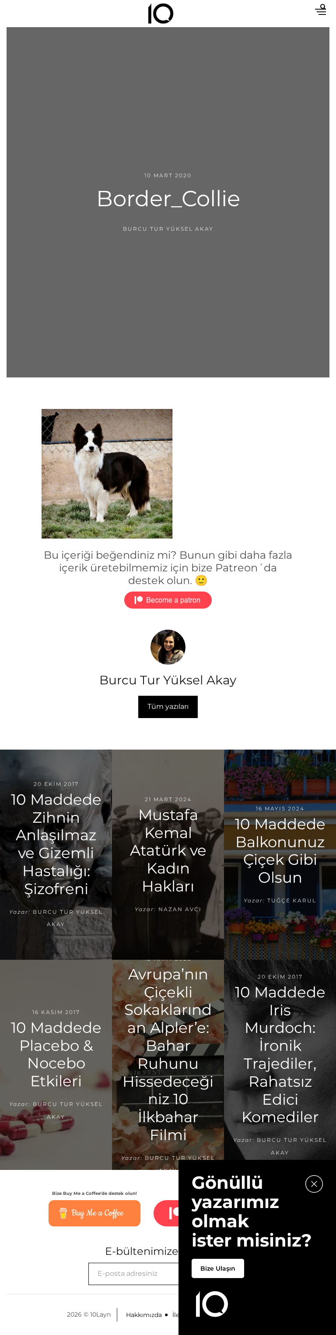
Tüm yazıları (168, 706)
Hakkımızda (144, 1315)
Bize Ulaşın (217, 1268)
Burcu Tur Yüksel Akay (168, 228)
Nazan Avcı (180, 909)
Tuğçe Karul (291, 900)
